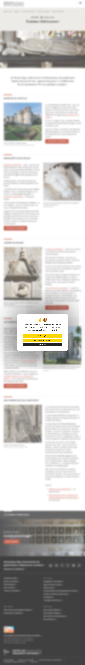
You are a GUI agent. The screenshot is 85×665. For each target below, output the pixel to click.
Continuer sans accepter (42, 340)
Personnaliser (42, 345)
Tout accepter (42, 336)
